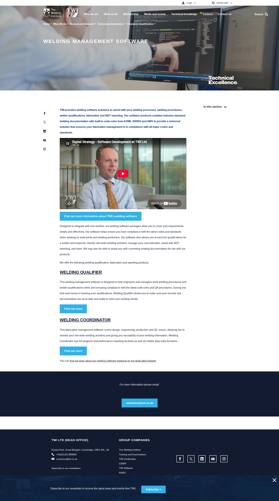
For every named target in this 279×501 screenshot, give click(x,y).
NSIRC (122, 472)
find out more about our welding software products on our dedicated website (113, 360)
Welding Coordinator (85, 319)
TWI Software (126, 468)
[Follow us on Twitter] (191, 458)
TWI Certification (127, 459)
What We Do (60, 23)
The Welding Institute (130, 449)
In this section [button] (212, 106)
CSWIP (122, 463)
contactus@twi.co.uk (139, 403)
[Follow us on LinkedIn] (202, 458)
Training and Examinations (132, 454)
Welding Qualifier (81, 272)
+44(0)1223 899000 (66, 454)
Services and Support (82, 23)
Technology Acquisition (110, 23)
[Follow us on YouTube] (213, 458)
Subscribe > (153, 489)
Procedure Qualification (140, 23)
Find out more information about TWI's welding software (100, 216)
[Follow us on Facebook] (180, 458)
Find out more (73, 308)
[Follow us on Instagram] (223, 458)
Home (46, 23)
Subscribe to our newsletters (66, 468)
